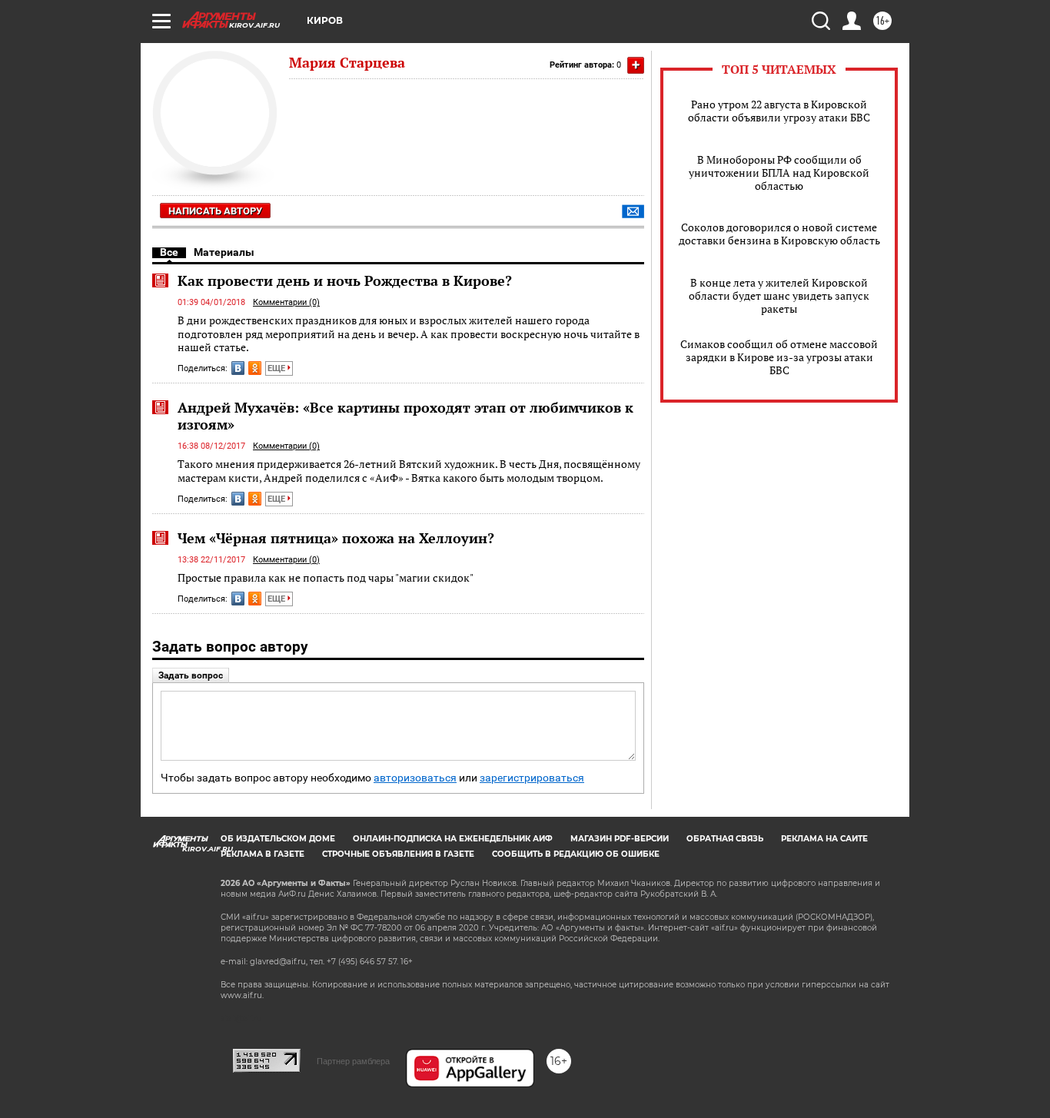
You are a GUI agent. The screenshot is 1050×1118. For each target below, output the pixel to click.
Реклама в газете (262, 854)
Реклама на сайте (824, 839)
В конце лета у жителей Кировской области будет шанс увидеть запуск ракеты (779, 295)
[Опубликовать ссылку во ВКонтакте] (237, 368)
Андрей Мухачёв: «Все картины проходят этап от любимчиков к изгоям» (405, 415)
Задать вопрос (190, 675)
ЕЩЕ (277, 368)
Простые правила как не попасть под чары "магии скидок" (325, 577)
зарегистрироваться (532, 778)
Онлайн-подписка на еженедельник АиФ (453, 839)
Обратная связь (724, 839)
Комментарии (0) (286, 302)
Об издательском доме (278, 839)
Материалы (224, 252)
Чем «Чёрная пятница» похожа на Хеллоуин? (336, 538)
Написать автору (215, 211)
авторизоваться (415, 778)
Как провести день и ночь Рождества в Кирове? (345, 280)
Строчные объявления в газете (398, 854)
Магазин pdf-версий (619, 839)
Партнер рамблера (353, 1061)
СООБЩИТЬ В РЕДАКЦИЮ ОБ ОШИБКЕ (576, 854)
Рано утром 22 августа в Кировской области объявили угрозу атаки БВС (779, 111)
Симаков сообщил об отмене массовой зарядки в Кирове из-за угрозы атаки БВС (779, 357)
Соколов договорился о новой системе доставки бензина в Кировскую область (779, 234)
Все (169, 252)
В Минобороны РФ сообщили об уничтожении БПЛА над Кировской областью (779, 172)
